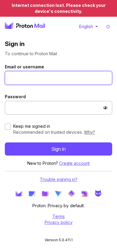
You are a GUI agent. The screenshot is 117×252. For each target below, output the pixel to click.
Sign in (58, 149)
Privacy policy (59, 222)
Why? (89, 132)
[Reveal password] (105, 108)
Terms (58, 216)
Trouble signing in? (58, 179)
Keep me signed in (31, 126)
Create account (74, 163)
